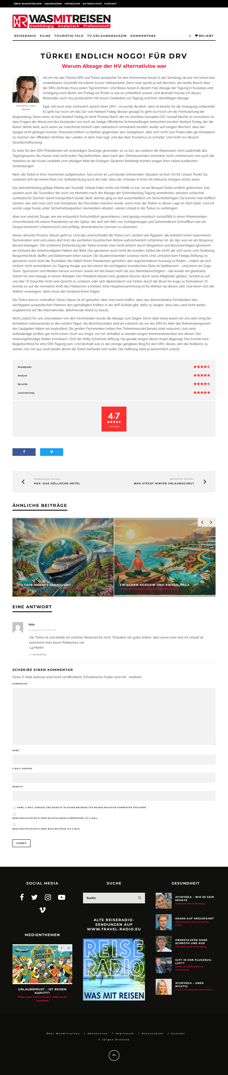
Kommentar (20, 684)
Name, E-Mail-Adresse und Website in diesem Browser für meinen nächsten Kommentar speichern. (82, 808)
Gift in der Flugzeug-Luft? (193, 964)
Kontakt (110, 3)
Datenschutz (92, 3)
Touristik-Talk (69, 36)
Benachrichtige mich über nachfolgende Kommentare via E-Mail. (55, 818)
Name (16, 750)
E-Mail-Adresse (23, 769)
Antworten (39, 654)
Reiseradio (25, 36)
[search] (139, 898)
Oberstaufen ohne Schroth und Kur (191, 943)
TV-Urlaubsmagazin (107, 36)
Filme (45, 36)
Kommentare (143, 36)
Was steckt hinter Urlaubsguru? (164, 483)
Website (17, 787)
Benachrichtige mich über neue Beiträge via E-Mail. (46, 829)
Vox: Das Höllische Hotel (57, 483)
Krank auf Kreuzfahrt (194, 921)
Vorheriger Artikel (47, 479)
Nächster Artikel (182, 479)
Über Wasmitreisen (28, 3)
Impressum (72, 3)
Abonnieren (53, 3)
